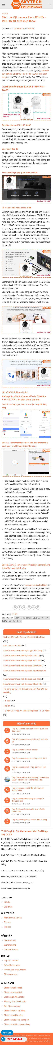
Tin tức (5, 14)
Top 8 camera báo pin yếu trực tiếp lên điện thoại (28, 810)
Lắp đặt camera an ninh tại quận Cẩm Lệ (21, 655)
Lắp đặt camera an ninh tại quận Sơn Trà (21, 679)
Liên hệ (7, 902)
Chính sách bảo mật (13, 988)
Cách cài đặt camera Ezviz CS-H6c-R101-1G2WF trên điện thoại (26, 619)
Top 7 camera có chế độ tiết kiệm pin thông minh (28, 789)
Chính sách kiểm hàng (13, 1015)
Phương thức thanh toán (15, 1001)
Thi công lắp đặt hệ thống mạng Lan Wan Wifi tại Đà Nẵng (25, 691)
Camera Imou (10, 940)
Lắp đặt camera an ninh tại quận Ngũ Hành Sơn (24, 670)
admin (31, 28)
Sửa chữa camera (12, 965)
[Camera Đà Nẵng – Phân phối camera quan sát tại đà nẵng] (26, 4)
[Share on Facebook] (19, 607)
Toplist (6, 706)
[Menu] (3, 4)
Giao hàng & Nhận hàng (14, 997)
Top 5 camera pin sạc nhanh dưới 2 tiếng (29, 819)
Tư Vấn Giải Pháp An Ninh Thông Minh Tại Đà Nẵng (26, 711)
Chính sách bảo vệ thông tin (16, 1020)
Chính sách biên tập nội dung (17, 1024)
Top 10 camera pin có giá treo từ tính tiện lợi (30, 740)
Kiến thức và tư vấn (12, 645)
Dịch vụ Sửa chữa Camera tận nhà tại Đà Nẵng (24, 637)
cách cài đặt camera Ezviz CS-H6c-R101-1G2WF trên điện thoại (25, 73)
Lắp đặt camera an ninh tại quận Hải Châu (22, 660)
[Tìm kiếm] (50, 4)
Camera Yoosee (11, 949)
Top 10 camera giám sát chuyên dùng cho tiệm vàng (30, 730)
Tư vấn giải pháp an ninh (15, 969)
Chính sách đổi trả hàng (14, 1010)
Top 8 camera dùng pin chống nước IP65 (29, 758)
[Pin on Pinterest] (33, 607)
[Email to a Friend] (29, 607)
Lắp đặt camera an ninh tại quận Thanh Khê (22, 684)
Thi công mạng (10, 974)
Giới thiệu (8, 907)
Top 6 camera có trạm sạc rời (25, 750)
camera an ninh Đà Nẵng (36, 585)
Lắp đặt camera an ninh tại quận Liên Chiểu (22, 665)
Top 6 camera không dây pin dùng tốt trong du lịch (28, 799)
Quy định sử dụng (12, 1006)
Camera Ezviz (10, 945)
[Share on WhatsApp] (15, 607)
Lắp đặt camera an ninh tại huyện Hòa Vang (22, 650)
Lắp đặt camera (11, 960)
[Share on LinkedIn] (38, 607)
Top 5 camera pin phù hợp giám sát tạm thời (29, 768)
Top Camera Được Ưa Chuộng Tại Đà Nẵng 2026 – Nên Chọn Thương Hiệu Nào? (30, 778)
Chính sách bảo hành (13, 992)
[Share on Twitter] (24, 607)
